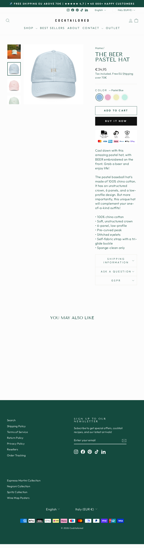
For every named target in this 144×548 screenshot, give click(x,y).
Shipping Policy (16, 426)
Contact (92, 28)
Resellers (12, 449)
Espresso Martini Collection (23, 480)
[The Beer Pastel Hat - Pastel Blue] (14, 375)
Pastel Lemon (116, 97)
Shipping (128, 73)
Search (11, 420)
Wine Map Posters (18, 498)
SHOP (29, 28)
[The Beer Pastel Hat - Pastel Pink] (19, 375)
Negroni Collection (18, 486)
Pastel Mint (124, 97)
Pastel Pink (107, 97)
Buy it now (116, 121)
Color (109, 90)
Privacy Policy (16, 443)
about (73, 28)
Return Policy (15, 437)
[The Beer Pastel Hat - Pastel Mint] (29, 375)
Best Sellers (52, 28)
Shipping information (116, 260)
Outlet (113, 28)
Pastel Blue (99, 97)
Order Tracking (16, 455)
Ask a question (116, 271)
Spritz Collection (17, 492)
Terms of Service (17, 432)
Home (99, 48)
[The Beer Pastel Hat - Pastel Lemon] (24, 375)
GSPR (116, 280)
